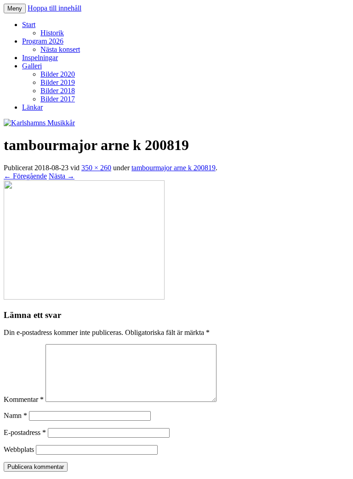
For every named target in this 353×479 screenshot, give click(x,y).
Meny (14, 8)
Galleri (32, 66)
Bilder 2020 (57, 74)
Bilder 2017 (57, 99)
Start (28, 24)
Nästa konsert (60, 49)
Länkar (32, 107)
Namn (15, 415)
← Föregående (25, 176)
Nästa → (61, 176)
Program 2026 (42, 41)
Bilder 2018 (57, 91)
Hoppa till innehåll (54, 8)
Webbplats (19, 449)
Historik (52, 33)
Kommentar (24, 399)
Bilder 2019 (57, 82)
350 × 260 (96, 168)
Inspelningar (40, 57)
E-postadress (25, 432)
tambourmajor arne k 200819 (173, 168)
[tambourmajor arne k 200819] (84, 297)
